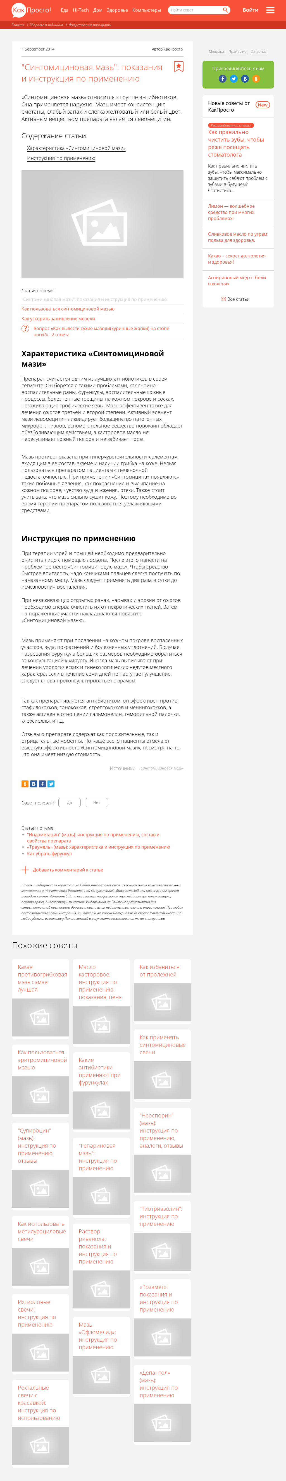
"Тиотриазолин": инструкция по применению (161, 1216)
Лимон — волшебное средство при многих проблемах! (231, 212)
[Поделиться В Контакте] (33, 783)
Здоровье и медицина (46, 24)
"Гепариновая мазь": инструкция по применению (98, 1157)
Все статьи (238, 299)
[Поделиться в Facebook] (42, 783)
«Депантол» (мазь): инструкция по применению (159, 1384)
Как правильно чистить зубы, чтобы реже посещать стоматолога (236, 143)
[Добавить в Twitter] (50, 783)
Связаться (259, 51)
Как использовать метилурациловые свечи (42, 1231)
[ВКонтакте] (245, 79)
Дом (98, 10)
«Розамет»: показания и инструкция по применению (159, 1298)
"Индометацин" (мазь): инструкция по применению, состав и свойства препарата (93, 838)
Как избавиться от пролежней (160, 970)
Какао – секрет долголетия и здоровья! (237, 259)
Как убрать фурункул (49, 854)
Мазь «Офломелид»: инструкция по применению (98, 1336)
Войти (250, 9)
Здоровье (117, 10)
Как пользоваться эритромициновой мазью (42, 1059)
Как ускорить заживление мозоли (58, 319)
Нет (96, 802)
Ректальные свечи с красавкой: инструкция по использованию (39, 1403)
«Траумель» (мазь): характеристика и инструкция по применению (98, 847)
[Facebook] (223, 79)
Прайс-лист (238, 51)
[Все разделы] (270, 10)
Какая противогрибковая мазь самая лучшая (42, 978)
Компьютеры (146, 10)
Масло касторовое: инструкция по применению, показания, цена (100, 982)
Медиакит (217, 51)
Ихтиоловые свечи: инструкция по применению (37, 1313)
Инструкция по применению (61, 158)
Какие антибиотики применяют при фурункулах (100, 1071)
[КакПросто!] (31, 10)
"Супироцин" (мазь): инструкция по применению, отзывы (37, 1145)
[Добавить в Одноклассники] (25, 783)
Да (69, 802)
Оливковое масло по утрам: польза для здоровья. (238, 237)
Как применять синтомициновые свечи (163, 1044)
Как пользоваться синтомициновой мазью (68, 309)
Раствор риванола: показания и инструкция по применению (98, 1246)
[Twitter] (234, 79)
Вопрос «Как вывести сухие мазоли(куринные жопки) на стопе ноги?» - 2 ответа (101, 331)
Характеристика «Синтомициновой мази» (76, 148)
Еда (64, 10)
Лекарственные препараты (90, 24)
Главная (18, 24)
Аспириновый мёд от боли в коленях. (237, 280)
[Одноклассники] (256, 79)
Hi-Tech (81, 10)
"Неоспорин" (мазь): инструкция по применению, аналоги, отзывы (161, 1130)
